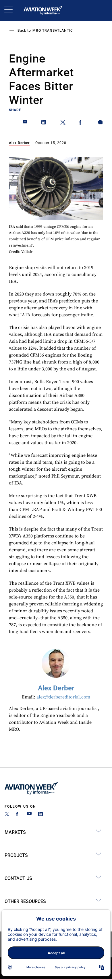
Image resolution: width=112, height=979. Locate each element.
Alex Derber (19, 143)
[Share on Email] (25, 123)
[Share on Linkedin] (44, 123)
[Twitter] (7, 814)
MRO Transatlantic (52, 31)
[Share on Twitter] (62, 123)
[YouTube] (29, 814)
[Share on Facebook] (81, 123)
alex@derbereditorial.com (63, 697)
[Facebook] (18, 814)
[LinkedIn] (40, 814)
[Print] (100, 123)
